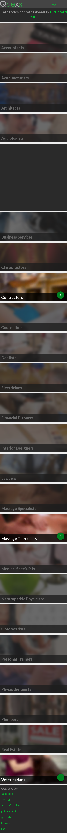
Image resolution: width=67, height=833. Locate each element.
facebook (7, 793)
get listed (7, 817)
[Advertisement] (33, 177)
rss (3, 829)
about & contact (11, 805)
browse (6, 823)
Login (54, 4)
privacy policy (10, 811)
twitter (5, 799)
